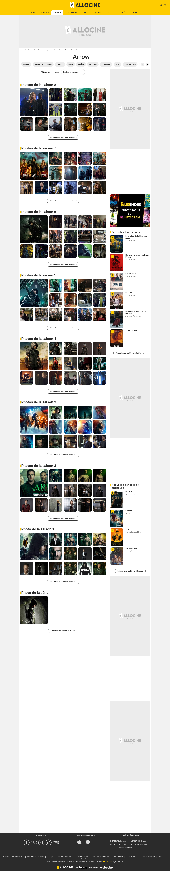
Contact (6, 857)
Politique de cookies (65, 857)
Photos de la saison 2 (38, 466)
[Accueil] (85, 5)
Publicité (41, 857)
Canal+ (135, 12)
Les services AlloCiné (147, 857)
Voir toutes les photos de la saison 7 (63, 201)
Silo (127, 529)
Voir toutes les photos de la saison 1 (63, 582)
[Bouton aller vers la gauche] (142, 64)
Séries (57, 12)
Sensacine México (125, 848)
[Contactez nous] (56, 842)
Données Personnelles (100, 857)
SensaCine (135, 841)
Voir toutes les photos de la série (63, 631)
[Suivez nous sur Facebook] (27, 842)
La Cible (128, 293)
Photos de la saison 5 (38, 275)
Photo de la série (34, 593)
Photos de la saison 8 (38, 85)
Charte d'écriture (131, 857)
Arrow (67, 50)
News (33, 12)
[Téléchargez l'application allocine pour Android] (89, 842)
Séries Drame (58, 50)
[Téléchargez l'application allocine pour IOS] (81, 842)
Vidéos (98, 12)
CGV (54, 857)
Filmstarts (114, 841)
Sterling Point (131, 548)
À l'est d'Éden (131, 330)
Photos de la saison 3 (38, 402)
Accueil (23, 50)
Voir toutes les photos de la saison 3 (63, 455)
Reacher (128, 492)
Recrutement (31, 857)
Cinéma (45, 12)
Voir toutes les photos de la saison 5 (63, 328)
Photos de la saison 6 (38, 212)
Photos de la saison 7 (38, 148)
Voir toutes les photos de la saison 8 (63, 137)
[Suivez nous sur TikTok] (49, 842)
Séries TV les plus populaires (43, 50)
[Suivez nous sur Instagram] (41, 842)
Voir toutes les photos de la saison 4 (63, 391)
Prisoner (128, 511)
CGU (48, 857)
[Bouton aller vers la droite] (147, 64)
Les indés (121, 12)
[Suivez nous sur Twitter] (34, 842)
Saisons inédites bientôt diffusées (130, 571)
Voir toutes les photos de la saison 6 (63, 264)
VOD (109, 12)
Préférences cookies (82, 857)
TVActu (86, 12)
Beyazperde (115, 844)
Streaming (71, 12)
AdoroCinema (137, 844)
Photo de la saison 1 (37, 529)
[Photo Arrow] (34, 102)
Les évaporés (130, 274)
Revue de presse (117, 857)
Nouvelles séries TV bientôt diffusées (130, 353)
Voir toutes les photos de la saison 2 (63, 518)
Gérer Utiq (161, 857)
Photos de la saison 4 (38, 339)
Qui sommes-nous (17, 857)
